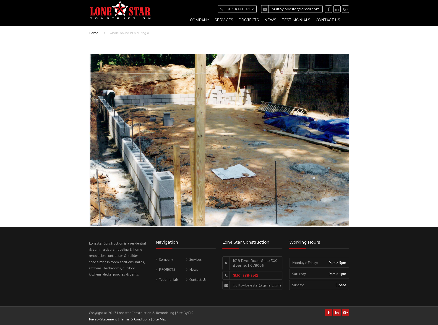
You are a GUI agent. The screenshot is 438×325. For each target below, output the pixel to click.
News (270, 20)
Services (224, 20)
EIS (190, 312)
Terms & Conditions (135, 319)
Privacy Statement (103, 319)
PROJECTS (249, 20)
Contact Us (328, 20)
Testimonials (296, 20)
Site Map (159, 319)
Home (93, 33)
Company (199, 20)
